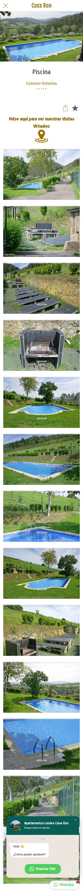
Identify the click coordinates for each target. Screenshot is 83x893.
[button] (75, 820)
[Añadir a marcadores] (75, 108)
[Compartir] (65, 108)
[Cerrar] (5, 5)
